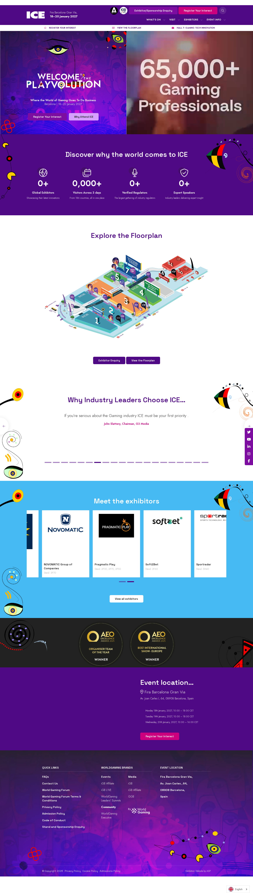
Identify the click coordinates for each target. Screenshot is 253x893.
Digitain (34, 564)
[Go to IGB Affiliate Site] (114, 11)
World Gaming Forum (56, 790)
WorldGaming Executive (109, 815)
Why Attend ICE (83, 116)
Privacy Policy (51, 807)
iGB (130, 783)
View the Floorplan (143, 360)
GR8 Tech (136, 564)
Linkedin (249, 446)
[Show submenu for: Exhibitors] (201, 20)
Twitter (249, 432)
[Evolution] (101, 537)
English (239, 889)
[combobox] (238, 889)
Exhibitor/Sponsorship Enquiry (153, 10)
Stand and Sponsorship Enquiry (63, 827)
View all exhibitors (126, 598)
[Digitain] (50, 537)
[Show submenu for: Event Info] (224, 20)
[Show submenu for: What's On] (164, 20)
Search (222, 10)
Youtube (249, 439)
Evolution (85, 564)
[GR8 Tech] (151, 537)
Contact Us (50, 783)
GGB (131, 797)
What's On (153, 19)
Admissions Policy (110, 871)
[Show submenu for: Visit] (179, 20)
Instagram (249, 454)
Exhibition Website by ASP (198, 871)
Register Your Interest (198, 10)
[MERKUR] (202, 537)
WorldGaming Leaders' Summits (111, 798)
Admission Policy (53, 813)
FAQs (45, 777)
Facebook (249, 461)
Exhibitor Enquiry (109, 360)
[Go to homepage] (36, 15)
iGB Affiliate (107, 783)
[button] (48, 462)
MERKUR (186, 564)
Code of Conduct (54, 820)
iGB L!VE (106, 790)
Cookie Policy (90, 871)
